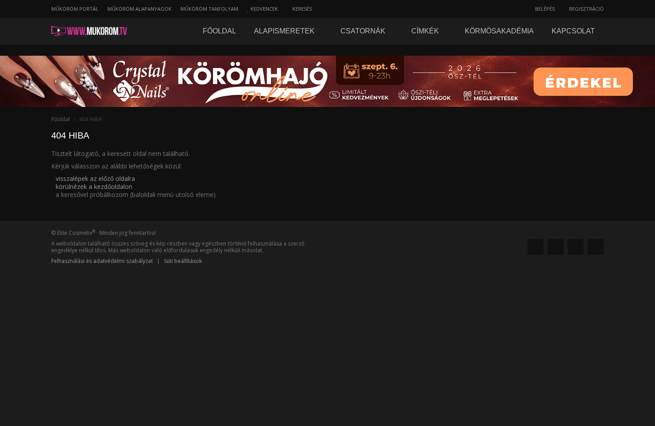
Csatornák (363, 31)
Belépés (544, 8)
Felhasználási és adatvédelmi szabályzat (102, 261)
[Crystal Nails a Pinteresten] (576, 247)
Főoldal (219, 31)
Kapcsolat (573, 31)
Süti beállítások (183, 261)
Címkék (426, 31)
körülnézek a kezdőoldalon (94, 186)
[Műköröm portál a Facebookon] (536, 247)
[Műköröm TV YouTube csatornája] (596, 247)
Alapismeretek (285, 31)
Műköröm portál (74, 8)
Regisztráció (586, 8)
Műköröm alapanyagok (139, 8)
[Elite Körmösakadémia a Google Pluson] (556, 247)
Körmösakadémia (499, 31)
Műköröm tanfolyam (209, 8)
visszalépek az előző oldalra (95, 178)
